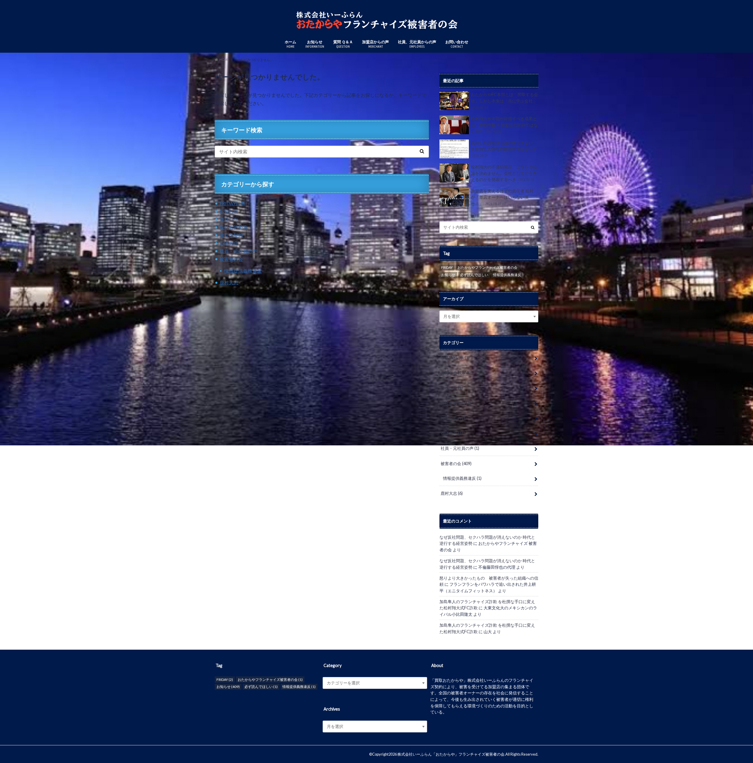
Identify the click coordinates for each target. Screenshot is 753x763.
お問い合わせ (456, 43)
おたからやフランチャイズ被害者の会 (487, 267)
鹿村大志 (228, 282)
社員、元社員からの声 (417, 43)
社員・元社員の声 (238, 251)
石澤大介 (228, 243)
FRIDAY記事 (232, 203)
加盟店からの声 (375, 43)
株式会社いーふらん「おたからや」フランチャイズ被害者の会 (450, 754)
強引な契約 (231, 235)
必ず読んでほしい (474, 275)
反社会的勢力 (233, 227)
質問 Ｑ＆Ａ (343, 43)
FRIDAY (447, 267)
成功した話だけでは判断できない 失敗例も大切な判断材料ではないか (504, 148)
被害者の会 (231, 259)
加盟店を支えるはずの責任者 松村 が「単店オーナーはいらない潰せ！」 (502, 197)
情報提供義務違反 (243, 270)
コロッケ (228, 219)
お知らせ (314, 43)
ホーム (290, 43)
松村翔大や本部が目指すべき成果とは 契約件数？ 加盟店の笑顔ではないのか (504, 125)
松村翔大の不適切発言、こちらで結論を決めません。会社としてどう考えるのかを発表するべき (504, 173)
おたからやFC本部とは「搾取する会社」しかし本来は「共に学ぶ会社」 (504, 100)
